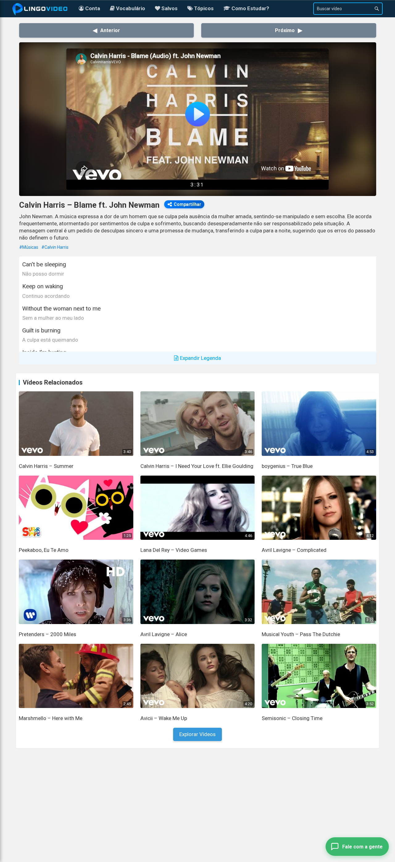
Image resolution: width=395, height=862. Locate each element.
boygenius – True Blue (287, 466)
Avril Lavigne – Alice (163, 634)
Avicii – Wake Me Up (163, 718)
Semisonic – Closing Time (292, 718)
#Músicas (28, 247)
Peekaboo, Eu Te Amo (44, 550)
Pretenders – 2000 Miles (47, 634)
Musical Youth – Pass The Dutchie (301, 634)
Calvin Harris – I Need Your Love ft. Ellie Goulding (196, 466)
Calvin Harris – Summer (46, 466)
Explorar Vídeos (197, 734)
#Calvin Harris (55, 247)
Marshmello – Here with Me (50, 718)
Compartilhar (187, 204)
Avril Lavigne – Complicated (294, 550)
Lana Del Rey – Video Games (173, 550)
